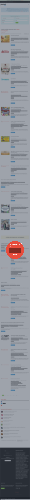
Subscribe (15, 254)
